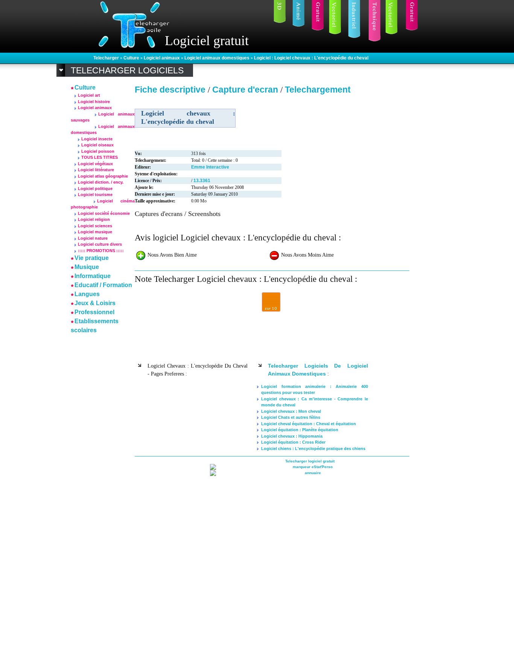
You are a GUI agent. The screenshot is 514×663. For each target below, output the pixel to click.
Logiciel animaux (162, 58)
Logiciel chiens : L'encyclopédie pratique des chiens (313, 448)
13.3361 (201, 180)
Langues (87, 294)
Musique (87, 267)
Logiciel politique (95, 188)
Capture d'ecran (246, 89)
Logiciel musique (95, 232)
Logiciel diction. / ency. (100, 182)
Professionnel (94, 312)
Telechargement (318, 89)
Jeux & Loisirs (95, 303)
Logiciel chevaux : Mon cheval (291, 411)
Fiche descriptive (170, 89)
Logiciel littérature (96, 169)
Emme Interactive (210, 167)
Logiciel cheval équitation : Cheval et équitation (308, 423)
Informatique (93, 276)
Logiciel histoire (94, 101)
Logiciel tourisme (95, 194)
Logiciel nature (93, 238)
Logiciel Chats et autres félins (290, 417)
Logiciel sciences (95, 226)
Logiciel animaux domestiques (217, 58)
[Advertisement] (93, 448)
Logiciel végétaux (95, 163)
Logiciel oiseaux (97, 145)
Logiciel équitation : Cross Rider (293, 442)
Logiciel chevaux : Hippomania (291, 436)
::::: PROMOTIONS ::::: (101, 250)
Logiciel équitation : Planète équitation (299, 429)
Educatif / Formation (103, 285)
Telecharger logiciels (127, 70)
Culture (131, 58)
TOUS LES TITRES (99, 157)
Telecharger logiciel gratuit (310, 461)
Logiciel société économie (104, 213)
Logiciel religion (94, 219)
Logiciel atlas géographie (103, 176)
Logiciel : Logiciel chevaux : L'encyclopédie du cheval (311, 58)
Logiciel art (89, 95)
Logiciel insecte (97, 139)
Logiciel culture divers (100, 244)
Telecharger (106, 58)
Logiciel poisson (97, 151)
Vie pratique (92, 258)
